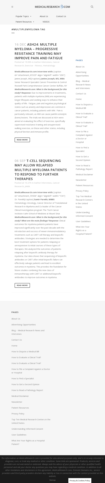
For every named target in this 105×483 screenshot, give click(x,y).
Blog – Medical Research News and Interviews (83, 84)
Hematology (49, 65)
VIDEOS (46, 21)
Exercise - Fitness (33, 65)
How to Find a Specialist (22, 378)
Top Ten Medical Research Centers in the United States (30, 421)
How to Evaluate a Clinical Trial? (26, 357)
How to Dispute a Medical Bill (25, 351)
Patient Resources (24, 21)
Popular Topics (22, 16)
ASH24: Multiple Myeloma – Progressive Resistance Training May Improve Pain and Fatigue (39, 51)
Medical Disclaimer (84, 174)
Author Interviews (43, 62)
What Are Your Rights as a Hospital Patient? (84, 230)
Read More (22, 140)
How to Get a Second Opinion (25, 384)
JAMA (27, 186)
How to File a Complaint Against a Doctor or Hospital (30, 371)
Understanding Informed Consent (27, 428)
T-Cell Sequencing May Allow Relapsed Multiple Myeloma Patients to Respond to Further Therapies (41, 169)
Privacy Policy (82, 190)
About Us (44, 16)
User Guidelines (83, 221)
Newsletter (81, 180)
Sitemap (52, 480)
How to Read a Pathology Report (27, 390)
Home (79, 99)
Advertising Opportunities (23, 324)
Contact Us (61, 16)
